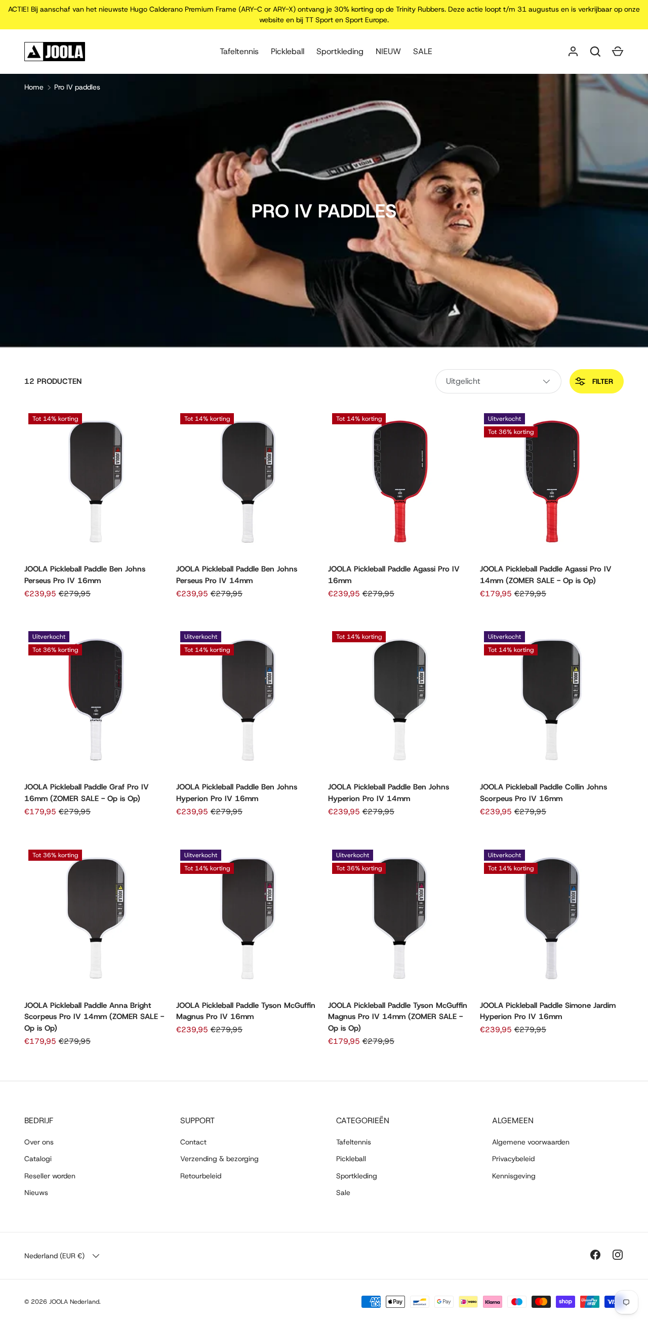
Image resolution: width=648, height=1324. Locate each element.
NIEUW (388, 51)
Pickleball (287, 51)
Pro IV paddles (77, 87)
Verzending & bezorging (219, 1158)
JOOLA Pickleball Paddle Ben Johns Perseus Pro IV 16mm (84, 575)
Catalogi (38, 1158)
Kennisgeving (514, 1175)
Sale (343, 1192)
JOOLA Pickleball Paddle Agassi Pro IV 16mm (394, 575)
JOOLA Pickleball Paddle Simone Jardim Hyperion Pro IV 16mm (548, 1011)
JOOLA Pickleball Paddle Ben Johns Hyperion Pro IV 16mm (236, 793)
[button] (617, 51)
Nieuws (36, 1192)
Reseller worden (49, 1175)
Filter (601, 381)
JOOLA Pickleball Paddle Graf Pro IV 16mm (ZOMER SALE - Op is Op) (86, 793)
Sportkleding (339, 51)
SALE (422, 51)
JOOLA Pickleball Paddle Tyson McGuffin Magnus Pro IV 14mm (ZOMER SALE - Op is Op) (397, 1016)
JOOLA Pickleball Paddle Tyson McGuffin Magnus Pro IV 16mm (245, 1011)
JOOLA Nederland (74, 1302)
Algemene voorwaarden (531, 1141)
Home (34, 87)
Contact (193, 1141)
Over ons (39, 1141)
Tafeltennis (239, 51)
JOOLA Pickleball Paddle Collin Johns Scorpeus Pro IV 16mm (543, 793)
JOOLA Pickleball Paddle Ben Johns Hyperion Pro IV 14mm (388, 793)
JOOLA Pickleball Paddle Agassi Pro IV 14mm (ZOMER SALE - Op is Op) (546, 575)
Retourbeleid (200, 1175)
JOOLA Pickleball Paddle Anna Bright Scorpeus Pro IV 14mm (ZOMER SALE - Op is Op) (94, 1016)
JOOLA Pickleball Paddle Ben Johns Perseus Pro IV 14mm (236, 575)
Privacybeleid (513, 1158)
